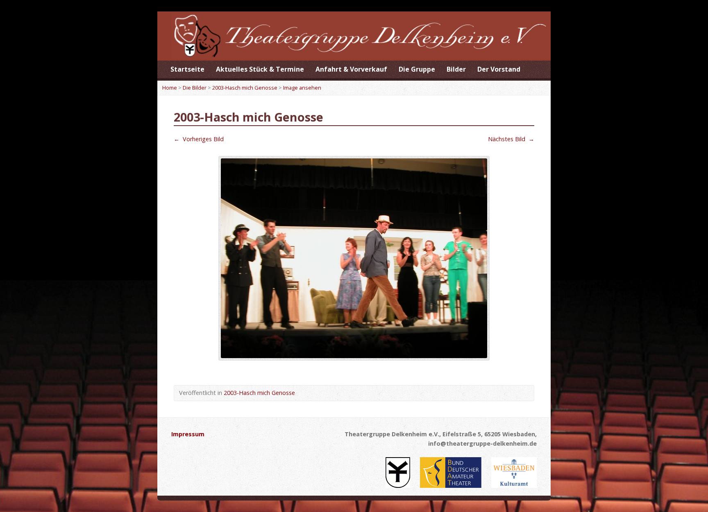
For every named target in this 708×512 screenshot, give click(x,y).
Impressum (187, 434)
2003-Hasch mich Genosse (244, 87)
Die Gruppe (417, 69)
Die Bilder (194, 87)
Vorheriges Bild (199, 139)
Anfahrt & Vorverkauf (351, 69)
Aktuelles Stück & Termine (260, 69)
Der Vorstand (498, 69)
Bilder (456, 69)
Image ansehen (302, 87)
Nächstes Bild (511, 139)
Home (169, 87)
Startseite (187, 69)
